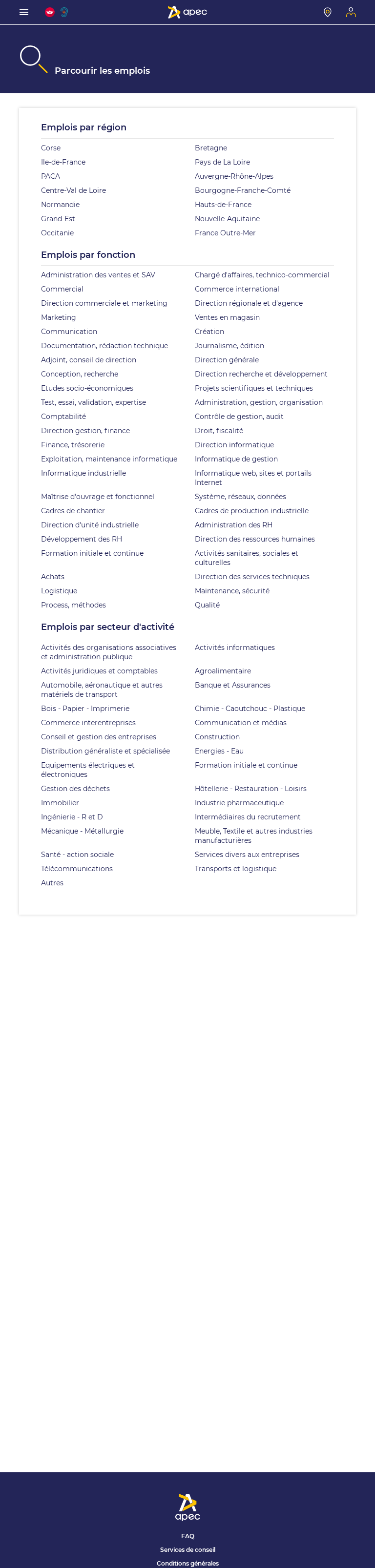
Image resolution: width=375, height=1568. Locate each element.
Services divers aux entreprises (247, 854)
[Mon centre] (327, 12)
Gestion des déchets (75, 788)
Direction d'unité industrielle (90, 525)
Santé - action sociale (77, 854)
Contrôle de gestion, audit (239, 416)
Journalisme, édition (229, 345)
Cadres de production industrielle (252, 510)
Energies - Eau (219, 751)
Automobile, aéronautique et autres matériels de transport (102, 690)
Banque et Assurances (233, 685)
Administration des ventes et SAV (98, 275)
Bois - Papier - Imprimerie (85, 708)
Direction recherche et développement (261, 374)
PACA (50, 176)
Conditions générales (188, 1563)
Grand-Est (58, 218)
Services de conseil (187, 1549)
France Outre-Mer (225, 233)
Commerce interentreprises (88, 722)
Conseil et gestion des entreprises (98, 736)
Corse (51, 148)
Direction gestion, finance (85, 430)
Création (209, 331)
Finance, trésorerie (72, 444)
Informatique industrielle (83, 473)
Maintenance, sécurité (232, 590)
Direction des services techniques (252, 576)
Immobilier (60, 802)
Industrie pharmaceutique (239, 802)
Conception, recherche (79, 374)
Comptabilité (63, 416)
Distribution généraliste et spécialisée (105, 751)
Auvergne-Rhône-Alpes (234, 176)
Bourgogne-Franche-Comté (243, 190)
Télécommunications (77, 868)
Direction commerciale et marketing (104, 303)
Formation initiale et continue (92, 553)
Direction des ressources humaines (255, 539)
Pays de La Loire (222, 162)
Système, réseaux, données (240, 496)
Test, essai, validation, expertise (93, 402)
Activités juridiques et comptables (99, 671)
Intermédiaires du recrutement (248, 817)
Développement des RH (81, 539)
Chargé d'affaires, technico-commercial (262, 275)
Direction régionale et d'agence (249, 303)
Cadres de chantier (73, 510)
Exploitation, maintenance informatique (109, 459)
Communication (69, 331)
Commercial (62, 289)
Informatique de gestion (236, 459)
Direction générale (227, 359)
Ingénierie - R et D (72, 817)
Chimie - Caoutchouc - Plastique (250, 708)
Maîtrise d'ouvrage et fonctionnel (97, 496)
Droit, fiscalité (219, 430)
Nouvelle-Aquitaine (227, 218)
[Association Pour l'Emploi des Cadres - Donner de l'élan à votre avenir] (187, 12)
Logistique (59, 590)
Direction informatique (234, 444)
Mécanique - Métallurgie (82, 831)
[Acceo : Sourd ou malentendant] (65, 12)
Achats (52, 576)
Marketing (58, 317)
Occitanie (57, 233)
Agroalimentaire (223, 671)
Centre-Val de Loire (73, 190)
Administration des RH (233, 525)
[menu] (24, 12)
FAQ (187, 1536)
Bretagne (211, 148)
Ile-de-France (63, 162)
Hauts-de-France (223, 204)
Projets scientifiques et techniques (254, 388)
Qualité (207, 605)
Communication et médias (241, 722)
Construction (217, 736)
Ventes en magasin (227, 317)
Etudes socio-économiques (87, 388)
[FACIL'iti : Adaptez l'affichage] (49, 12)
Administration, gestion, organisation (259, 402)
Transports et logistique (235, 868)
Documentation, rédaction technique (104, 345)
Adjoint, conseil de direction (88, 359)
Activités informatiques (235, 647)
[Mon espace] (351, 12)
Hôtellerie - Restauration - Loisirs (251, 788)
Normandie (60, 204)
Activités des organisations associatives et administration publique (108, 652)
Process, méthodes (73, 605)
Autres (52, 882)
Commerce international (237, 289)
